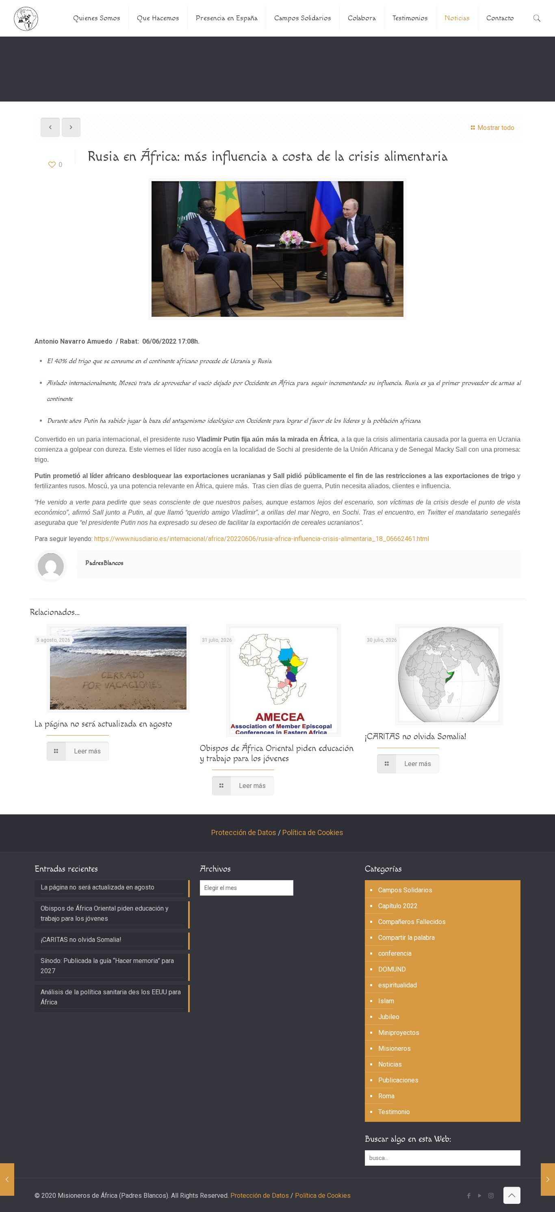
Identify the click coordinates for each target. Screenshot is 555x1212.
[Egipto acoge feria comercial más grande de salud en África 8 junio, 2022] (7, 1179)
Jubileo (388, 1017)
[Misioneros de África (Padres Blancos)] (26, 18)
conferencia (395, 953)
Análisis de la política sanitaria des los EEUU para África (111, 997)
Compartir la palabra (406, 937)
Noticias (390, 1064)
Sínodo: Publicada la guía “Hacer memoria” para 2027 (107, 966)
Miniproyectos (398, 1033)
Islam (386, 1001)
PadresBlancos (104, 563)
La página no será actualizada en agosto (103, 724)
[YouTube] (480, 1195)
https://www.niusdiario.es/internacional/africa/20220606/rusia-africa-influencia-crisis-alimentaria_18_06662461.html (261, 539)
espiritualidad (397, 985)
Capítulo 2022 (398, 906)
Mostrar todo (495, 128)
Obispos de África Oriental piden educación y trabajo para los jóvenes (276, 753)
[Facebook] (469, 1195)
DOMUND (392, 969)
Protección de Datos (243, 833)
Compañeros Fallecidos (412, 922)
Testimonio (394, 1112)
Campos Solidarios (405, 890)
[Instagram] (491, 1195)
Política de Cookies (312, 833)
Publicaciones (398, 1080)
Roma (386, 1096)
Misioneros (394, 1048)
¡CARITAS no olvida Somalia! (415, 737)
